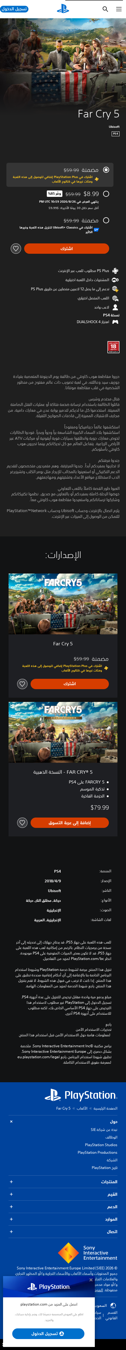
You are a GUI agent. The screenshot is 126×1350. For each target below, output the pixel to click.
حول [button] (113, 1121)
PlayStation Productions (97, 1152)
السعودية (100, 1305)
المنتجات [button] (109, 1181)
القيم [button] (112, 1194)
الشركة (112, 1160)
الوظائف (111, 1137)
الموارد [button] (111, 1219)
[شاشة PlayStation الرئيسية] (63, 9)
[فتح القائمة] (119, 9)
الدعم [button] (112, 1206)
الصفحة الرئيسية (105, 1108)
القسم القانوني (111, 1315)
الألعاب (82, 1108)
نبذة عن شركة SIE (104, 1129)
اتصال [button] (112, 1231)
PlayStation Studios (101, 1144)
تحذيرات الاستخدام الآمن (93, 1029)
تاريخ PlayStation (104, 1167)
